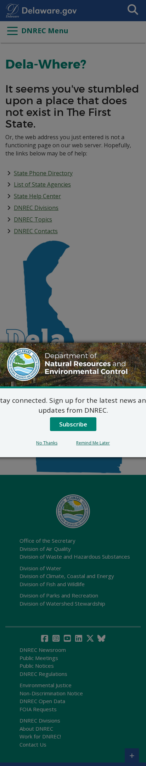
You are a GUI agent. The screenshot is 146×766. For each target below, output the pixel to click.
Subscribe (73, 424)
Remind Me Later (93, 443)
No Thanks (46, 443)
